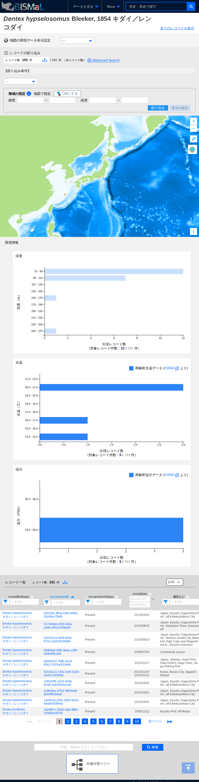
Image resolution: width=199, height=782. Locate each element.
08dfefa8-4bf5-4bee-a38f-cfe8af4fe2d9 (61, 652)
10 (137, 721)
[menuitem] (85, 6)
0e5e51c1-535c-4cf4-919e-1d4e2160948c (62, 673)
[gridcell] (20, 615)
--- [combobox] (64, 40)
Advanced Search (106, 60)
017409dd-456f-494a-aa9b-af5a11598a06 (58, 625)
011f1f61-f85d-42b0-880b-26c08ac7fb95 (61, 615)
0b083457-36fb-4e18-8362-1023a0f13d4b (58, 663)
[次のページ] (155, 721)
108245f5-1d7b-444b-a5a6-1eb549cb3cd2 (58, 683)
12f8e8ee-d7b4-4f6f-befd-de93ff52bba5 (61, 692)
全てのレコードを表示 (177, 28)
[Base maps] (192, 149)
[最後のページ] (170, 721)
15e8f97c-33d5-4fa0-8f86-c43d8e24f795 (61, 711)
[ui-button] (191, 6)
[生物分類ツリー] (92, 756)
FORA (169, 368)
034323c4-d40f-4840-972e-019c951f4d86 (58, 639)
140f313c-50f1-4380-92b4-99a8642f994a (61, 702)
